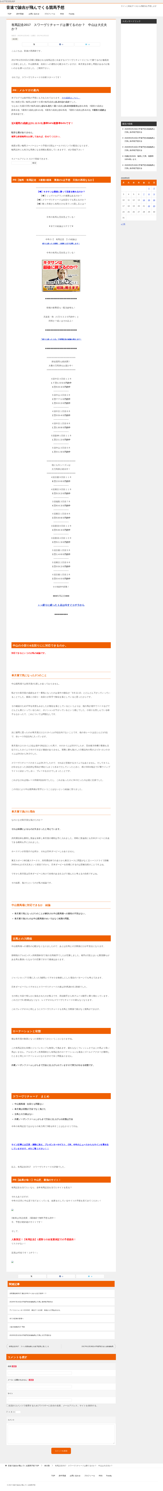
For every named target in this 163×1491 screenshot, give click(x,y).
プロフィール (49, 14)
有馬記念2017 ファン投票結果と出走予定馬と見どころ (29, 1346)
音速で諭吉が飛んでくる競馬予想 (35, 7)
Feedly (71, 14)
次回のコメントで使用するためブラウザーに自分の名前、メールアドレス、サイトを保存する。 (53, 1406)
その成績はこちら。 (71, 98)
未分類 (15, 39)
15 (149, 200)
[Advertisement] (139, 70)
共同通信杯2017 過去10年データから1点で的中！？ (28, 1293)
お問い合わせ (34, 14)
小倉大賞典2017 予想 (17, 1327)
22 (149, 206)
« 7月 (123, 224)
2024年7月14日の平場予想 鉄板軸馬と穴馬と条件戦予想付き (31, 1302)
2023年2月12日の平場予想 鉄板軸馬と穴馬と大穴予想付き (30, 1335)
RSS (62, 14)
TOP (9, 14)
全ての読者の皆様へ (17, 1318)
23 (154, 206)
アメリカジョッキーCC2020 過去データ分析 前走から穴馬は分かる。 (36, 1310)
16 (154, 200)
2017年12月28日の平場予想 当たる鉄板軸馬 (97, 1346)
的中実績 (20, 14)
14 (144, 200)
